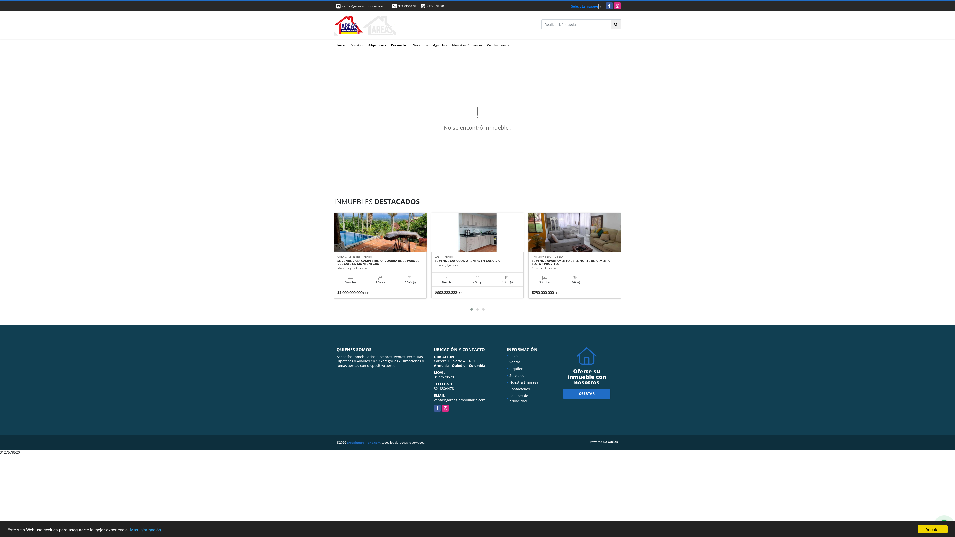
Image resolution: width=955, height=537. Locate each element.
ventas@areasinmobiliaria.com (459, 400)
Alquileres (377, 45)
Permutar (399, 45)
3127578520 (435, 6)
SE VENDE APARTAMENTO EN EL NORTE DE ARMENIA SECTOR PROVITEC (571, 262)
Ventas (357, 45)
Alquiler (516, 368)
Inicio (341, 45)
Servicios (420, 45)
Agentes (440, 45)
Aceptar (932, 529)
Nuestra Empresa (467, 45)
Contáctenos (498, 45)
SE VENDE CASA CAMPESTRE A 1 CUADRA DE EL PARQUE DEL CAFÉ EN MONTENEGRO (378, 262)
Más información (145, 529)
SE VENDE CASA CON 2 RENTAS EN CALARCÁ (467, 260)
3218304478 (407, 6)
